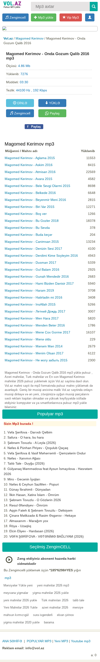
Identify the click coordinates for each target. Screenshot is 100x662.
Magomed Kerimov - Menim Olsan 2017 (34, 353)
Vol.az (8, 38)
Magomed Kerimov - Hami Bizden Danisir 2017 (39, 283)
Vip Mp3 (72, 17)
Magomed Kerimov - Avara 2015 (28, 179)
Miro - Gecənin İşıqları (23, 479)
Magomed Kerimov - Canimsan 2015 (32, 241)
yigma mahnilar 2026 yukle (51, 593)
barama (49, 622)
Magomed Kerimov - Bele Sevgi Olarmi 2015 (37, 186)
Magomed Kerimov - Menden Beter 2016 (35, 325)
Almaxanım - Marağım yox (28, 521)
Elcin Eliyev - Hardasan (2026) (31, 531)
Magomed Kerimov (29, 38)
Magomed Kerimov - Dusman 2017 (30, 262)
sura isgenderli (43, 615)
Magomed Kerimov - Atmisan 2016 (30, 172)
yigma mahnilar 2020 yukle (21, 622)
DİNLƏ (21, 103)
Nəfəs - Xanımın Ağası (23, 458)
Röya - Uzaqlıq (20, 526)
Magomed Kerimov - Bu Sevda (27, 228)
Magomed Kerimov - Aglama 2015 (30, 158)
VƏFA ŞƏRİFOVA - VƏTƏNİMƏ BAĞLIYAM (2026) (46, 536)
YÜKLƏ (54, 103)
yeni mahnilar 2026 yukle (20, 600)
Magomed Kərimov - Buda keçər (28, 234)
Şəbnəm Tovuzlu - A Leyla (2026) (31, 443)
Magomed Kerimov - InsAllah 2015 (30, 304)
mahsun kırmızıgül (16, 615)
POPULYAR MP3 (39, 641)
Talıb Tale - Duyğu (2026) (26, 463)
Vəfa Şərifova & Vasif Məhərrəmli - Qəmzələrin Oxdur (46, 453)
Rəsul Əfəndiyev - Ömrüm (28, 505)
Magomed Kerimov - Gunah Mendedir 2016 (37, 276)
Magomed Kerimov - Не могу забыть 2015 (36, 360)
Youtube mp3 (80, 641)
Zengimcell (17, 17)
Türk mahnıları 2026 (54, 600)
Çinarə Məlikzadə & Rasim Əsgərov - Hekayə (42, 515)
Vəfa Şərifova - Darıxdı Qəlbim (29, 432)
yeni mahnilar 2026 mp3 (53, 585)
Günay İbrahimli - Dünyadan (29, 489)
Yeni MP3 (61, 641)
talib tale (78, 600)
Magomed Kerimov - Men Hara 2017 (32, 318)
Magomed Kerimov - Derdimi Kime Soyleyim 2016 (41, 255)
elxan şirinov (65, 615)
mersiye (78, 607)
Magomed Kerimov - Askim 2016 (29, 165)
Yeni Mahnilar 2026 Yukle (20, 607)
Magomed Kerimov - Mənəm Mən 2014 (34, 346)
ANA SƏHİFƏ (12, 641)
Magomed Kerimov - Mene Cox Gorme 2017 (37, 332)
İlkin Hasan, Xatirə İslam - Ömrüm (34, 495)
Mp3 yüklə (45, 17)
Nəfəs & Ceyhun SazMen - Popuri (34, 484)
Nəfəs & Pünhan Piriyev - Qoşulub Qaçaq (37, 448)
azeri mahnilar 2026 (55, 607)
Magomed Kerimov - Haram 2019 (29, 290)
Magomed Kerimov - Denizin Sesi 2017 (33, 248)
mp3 (8, 578)
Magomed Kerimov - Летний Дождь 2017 (35, 311)
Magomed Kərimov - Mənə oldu (28, 339)
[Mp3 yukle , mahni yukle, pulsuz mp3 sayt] (12, 4)
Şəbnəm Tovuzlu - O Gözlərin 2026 (35, 500)
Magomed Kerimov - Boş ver (26, 214)
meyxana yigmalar (15, 593)
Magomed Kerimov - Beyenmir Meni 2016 (35, 200)
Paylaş (54, 113)
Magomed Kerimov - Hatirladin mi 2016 (33, 297)
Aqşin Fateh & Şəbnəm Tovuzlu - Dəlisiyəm (41, 510)
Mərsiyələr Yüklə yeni (18, 585)
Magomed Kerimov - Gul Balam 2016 (32, 269)
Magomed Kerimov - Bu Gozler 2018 (32, 221)
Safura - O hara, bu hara (25, 437)
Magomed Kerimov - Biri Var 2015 (29, 207)
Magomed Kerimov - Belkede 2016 (30, 193)
